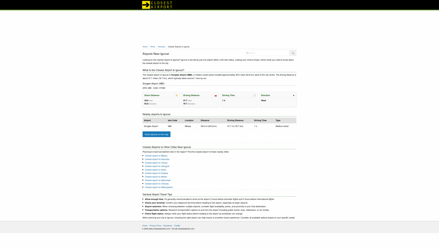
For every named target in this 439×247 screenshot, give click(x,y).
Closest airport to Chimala (157, 183)
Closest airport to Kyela (155, 169)
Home (145, 46)
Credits (177, 225)
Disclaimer (167, 225)
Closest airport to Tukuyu (156, 162)
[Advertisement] (219, 27)
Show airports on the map (156, 134)
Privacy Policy (155, 225)
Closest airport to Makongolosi (159, 187)
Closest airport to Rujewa (156, 173)
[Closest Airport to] (219, 5)
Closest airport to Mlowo (156, 176)
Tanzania (161, 46)
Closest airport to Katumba (157, 159)
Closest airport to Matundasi (158, 180)
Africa (152, 46)
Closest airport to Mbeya (156, 155)
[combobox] (267, 53)
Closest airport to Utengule (157, 166)
